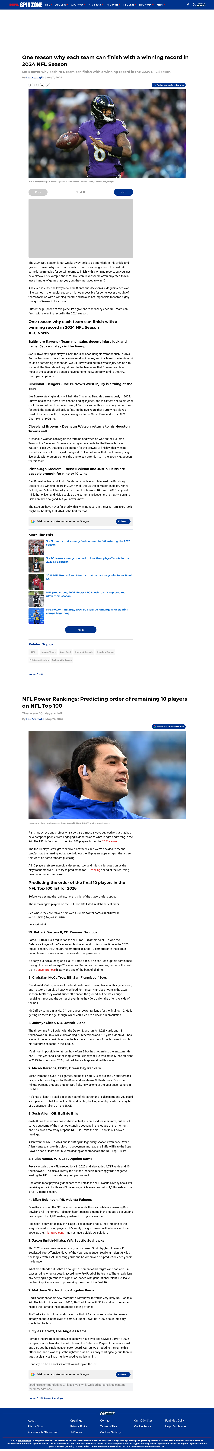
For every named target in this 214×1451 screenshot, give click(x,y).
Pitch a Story (36, 1426)
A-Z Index (76, 1432)
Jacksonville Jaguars (62, 660)
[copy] (48, 85)
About (31, 1420)
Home (32, 674)
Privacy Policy (79, 1426)
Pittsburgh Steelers (39, 660)
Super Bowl (65, 652)
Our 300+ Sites (143, 1420)
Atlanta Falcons (54, 1232)
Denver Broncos (46, 969)
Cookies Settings (110, 1432)
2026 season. (110, 841)
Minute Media (24, 1440)
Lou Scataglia (35, 77)
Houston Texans (48, 652)
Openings (76, 1420)
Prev (38, 192)
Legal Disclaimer (175, 1426)
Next (124, 192)
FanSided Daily (174, 1420)
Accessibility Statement (43, 1432)
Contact (105, 1420)
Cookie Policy (142, 1426)
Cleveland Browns (105, 652)
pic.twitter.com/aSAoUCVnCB (100, 913)
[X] (194, 4)
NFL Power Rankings (51, 1398)
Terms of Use (108, 1426)
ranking (96, 870)
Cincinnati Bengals (83, 652)
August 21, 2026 (55, 917)
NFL (33, 652)
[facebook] (188, 4)
